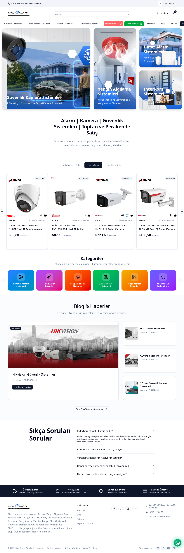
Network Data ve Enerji (39, 23)
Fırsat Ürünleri (132, 23)
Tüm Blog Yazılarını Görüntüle (89, 409)
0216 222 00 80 (35, 3)
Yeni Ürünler (93, 165)
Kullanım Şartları (72, 548)
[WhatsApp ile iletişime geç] (177, 543)
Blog (163, 23)
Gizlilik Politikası (54, 548)
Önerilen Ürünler (113, 165)
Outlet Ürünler (111, 23)
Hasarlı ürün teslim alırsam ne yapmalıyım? (102, 474)
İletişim (173, 23)
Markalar (151, 23)
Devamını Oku (24, 387)
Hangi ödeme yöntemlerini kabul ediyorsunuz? (103, 466)
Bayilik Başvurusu (85, 523)
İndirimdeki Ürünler (72, 165)
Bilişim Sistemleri (65, 23)
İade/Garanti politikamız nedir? (95, 431)
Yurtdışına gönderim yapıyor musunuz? (99, 457)
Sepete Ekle (29, 242)
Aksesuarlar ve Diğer (90, 23)
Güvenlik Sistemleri (13, 23)
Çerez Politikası (90, 548)
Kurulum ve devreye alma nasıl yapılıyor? (100, 449)
